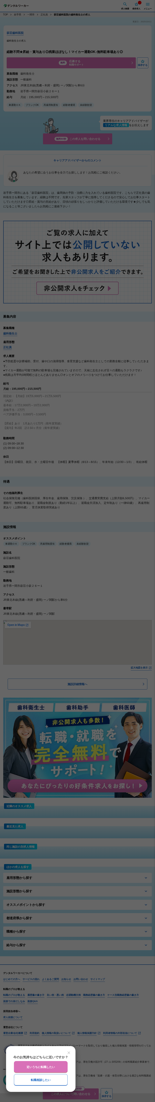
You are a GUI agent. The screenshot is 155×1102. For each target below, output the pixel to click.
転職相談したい (41, 1080)
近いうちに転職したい (41, 1067)
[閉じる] (69, 1053)
